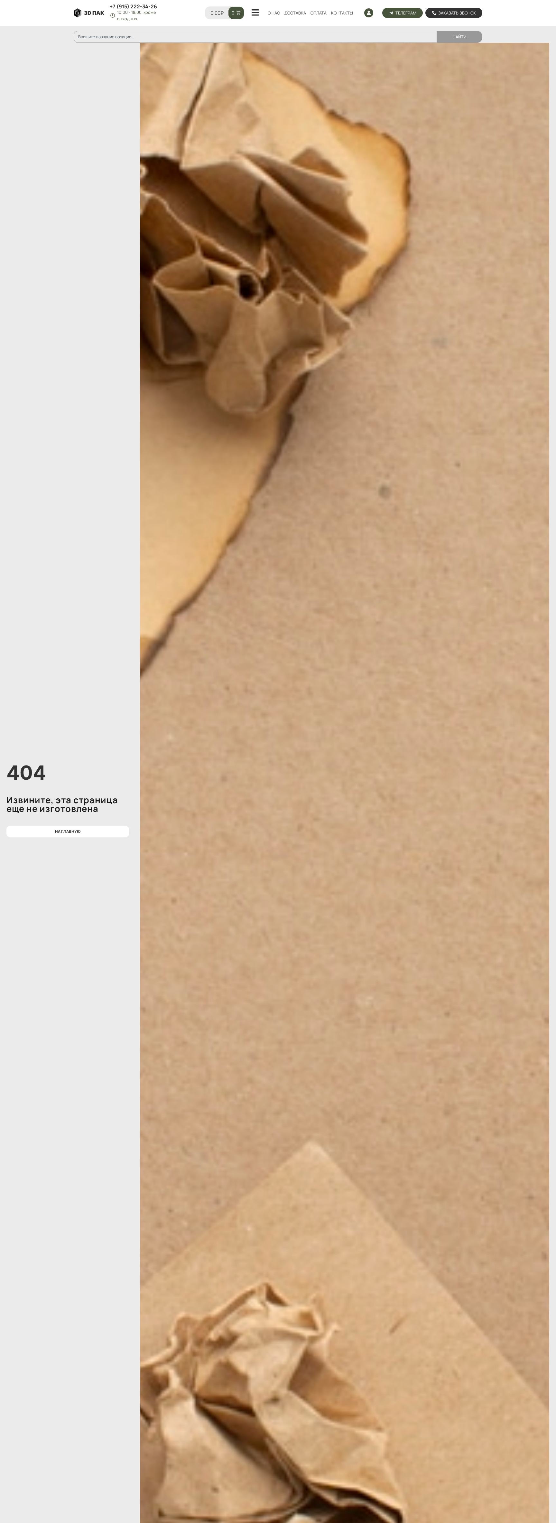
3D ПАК (94, 13)
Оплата (318, 13)
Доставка (295, 13)
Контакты (342, 13)
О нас (274, 13)
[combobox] (255, 37)
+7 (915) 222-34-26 (133, 6)
